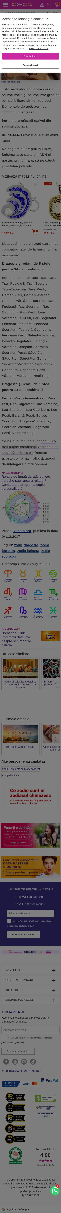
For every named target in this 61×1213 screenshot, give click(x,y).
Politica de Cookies (38, 48)
